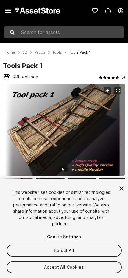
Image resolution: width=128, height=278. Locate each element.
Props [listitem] (40, 52)
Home (9, 52)
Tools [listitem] (57, 52)
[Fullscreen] (117, 90)
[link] (95, 10)
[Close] (121, 188)
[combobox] (64, 32)
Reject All (64, 250)
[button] (108, 10)
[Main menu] (8, 11)
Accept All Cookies (64, 267)
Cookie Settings (64, 236)
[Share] (107, 90)
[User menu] (121, 11)
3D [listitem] (24, 52)
